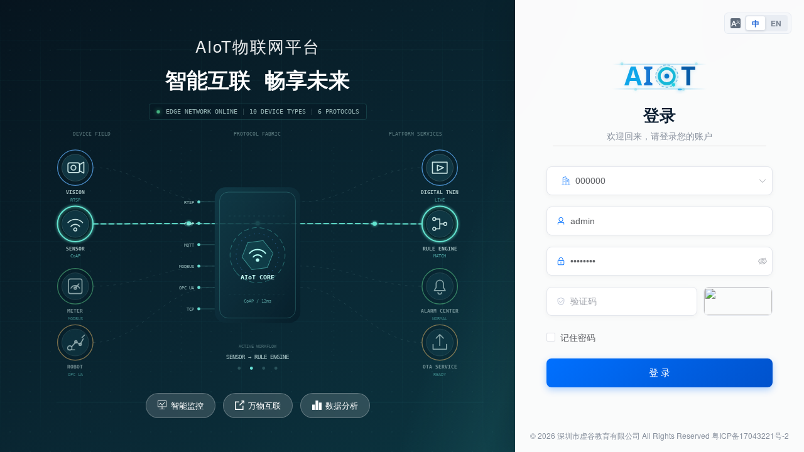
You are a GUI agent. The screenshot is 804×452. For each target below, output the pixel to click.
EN (776, 23)
